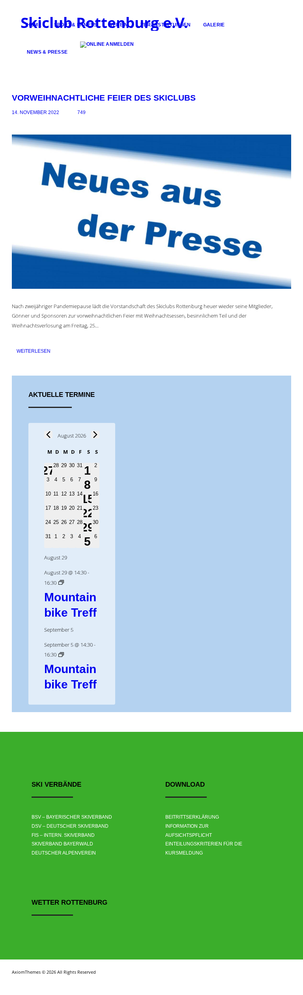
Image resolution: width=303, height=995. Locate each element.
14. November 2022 (35, 112)
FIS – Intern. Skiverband (63, 835)
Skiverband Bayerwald (62, 844)
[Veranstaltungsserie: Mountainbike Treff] (61, 582)
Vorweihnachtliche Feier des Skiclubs (104, 97)
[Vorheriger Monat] (48, 434)
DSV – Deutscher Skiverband (70, 826)
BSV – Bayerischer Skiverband (72, 817)
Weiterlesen (33, 351)
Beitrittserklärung (192, 817)
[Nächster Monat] (95, 434)
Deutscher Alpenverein (64, 853)
